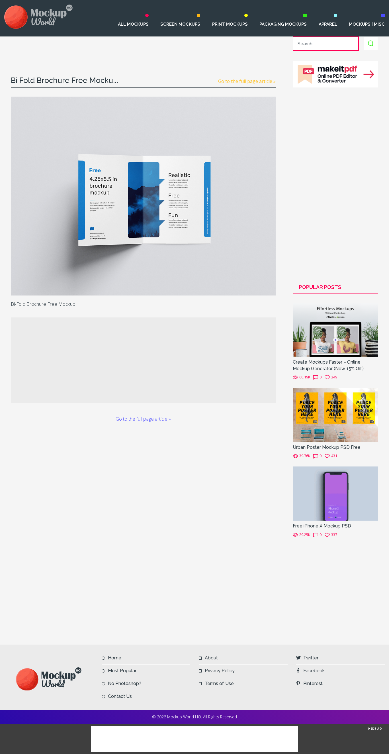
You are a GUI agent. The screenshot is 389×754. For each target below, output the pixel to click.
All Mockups (133, 24)
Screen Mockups (180, 24)
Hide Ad (375, 729)
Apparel (328, 24)
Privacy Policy (220, 670)
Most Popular (122, 670)
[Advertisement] (143, 49)
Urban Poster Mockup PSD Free (327, 447)
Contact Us (120, 696)
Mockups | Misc (367, 24)
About (211, 658)
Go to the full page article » (247, 81)
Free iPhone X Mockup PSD (322, 526)
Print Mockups (229, 24)
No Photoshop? (124, 683)
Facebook (314, 670)
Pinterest (313, 683)
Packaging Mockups (282, 24)
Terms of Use (219, 683)
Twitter (310, 658)
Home (114, 658)
